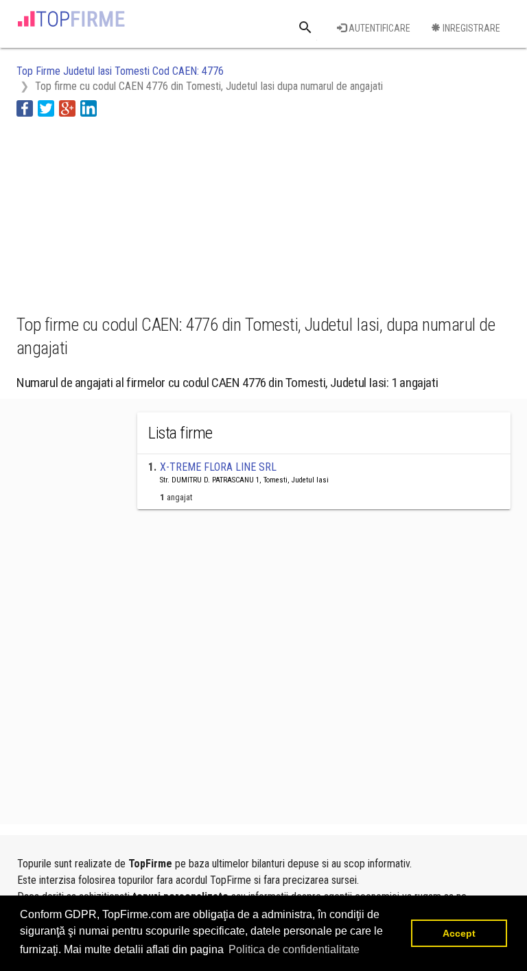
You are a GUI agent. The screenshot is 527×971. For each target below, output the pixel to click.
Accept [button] (459, 933)
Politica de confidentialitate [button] (294, 949)
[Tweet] (46, 107)
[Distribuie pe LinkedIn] (88, 107)
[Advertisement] (126, 213)
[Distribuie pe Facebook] (24, 107)
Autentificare (378, 28)
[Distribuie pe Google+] (67, 107)
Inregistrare (470, 28)
